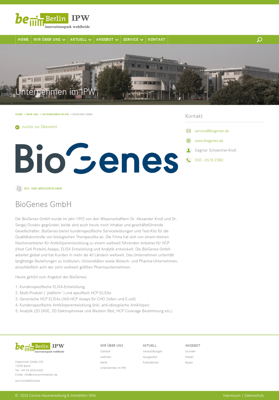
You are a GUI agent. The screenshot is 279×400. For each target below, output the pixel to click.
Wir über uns (47, 40)
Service (130, 40)
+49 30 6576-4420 (31, 370)
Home (23, 40)
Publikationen (151, 362)
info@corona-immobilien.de (40, 374)
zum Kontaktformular (27, 380)
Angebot (104, 40)
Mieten (189, 357)
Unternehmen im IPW (55, 114)
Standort (105, 351)
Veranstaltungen (152, 351)
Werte (103, 362)
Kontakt (156, 40)
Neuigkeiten (150, 357)
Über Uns (32, 114)
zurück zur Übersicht (39, 127)
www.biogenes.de (209, 141)
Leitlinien (105, 357)
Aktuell (78, 40)
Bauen (189, 362)
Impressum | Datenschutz (243, 396)
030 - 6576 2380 (209, 160)
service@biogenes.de (212, 131)
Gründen (190, 351)
